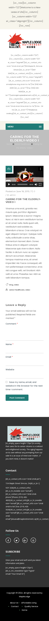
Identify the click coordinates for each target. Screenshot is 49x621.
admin (13, 195)
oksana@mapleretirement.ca (23, 519)
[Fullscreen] (40, 184)
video (16, 285)
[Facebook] (8, 540)
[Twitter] (16, 540)
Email (9, 356)
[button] (24, 176)
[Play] (9, 184)
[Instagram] (33, 540)
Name (9, 344)
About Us (14, 602)
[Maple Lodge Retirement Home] (25, 40)
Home (9, 144)
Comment (12, 323)
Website (10, 369)
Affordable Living (28, 602)
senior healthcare (23, 144)
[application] (25, 176)
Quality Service (31, 606)
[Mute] (36, 184)
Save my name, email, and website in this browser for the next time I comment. (24, 386)
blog (11, 285)
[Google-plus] (25, 540)
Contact (15, 606)
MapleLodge (24, 596)
